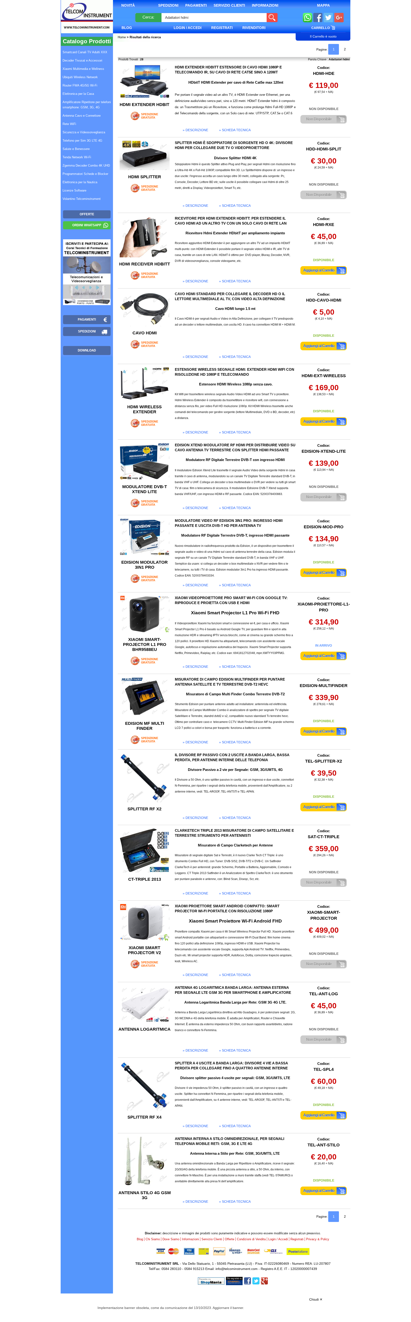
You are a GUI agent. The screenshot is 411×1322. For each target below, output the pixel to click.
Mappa (323, 5)
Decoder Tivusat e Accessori (82, 60)
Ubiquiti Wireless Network (80, 77)
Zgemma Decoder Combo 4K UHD (86, 165)
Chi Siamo (153, 1239)
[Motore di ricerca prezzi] (234, 1280)
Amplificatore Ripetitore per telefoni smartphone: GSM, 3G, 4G (87, 104)
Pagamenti (196, 5)
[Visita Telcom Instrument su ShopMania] (211, 1280)
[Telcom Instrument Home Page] (83, 22)
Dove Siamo (170, 1239)
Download (87, 350)
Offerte (229, 1239)
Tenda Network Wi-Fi (77, 157)
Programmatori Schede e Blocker (85, 174)
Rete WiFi (69, 124)
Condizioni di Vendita (251, 1239)
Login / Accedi (187, 28)
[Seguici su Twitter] (328, 18)
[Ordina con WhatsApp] (307, 18)
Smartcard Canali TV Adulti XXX (85, 52)
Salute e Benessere (76, 149)
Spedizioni (168, 5)
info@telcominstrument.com (236, 1269)
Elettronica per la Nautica (80, 182)
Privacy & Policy (317, 1239)
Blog (127, 28)
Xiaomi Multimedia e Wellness (83, 69)
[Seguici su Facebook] (318, 18)
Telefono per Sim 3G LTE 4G (82, 140)
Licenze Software (74, 190)
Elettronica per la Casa (78, 94)
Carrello (321, 28)
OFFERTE (87, 214)
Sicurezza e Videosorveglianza (84, 132)
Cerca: (148, 17)
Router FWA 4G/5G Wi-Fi (80, 85)
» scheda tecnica (235, 130)
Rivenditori (253, 28)
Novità (128, 5)
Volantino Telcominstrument (82, 199)
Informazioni (265, 5)
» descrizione (195, 130)
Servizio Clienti (229, 5)
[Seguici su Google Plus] (339, 18)
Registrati (222, 28)
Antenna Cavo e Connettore (82, 115)
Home (122, 37)
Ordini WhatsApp (86, 225)
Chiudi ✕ (316, 1299)
